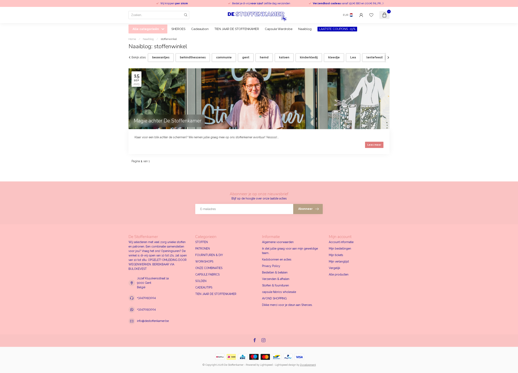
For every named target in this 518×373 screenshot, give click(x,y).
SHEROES (178, 29)
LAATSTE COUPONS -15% (337, 29)
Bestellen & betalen (275, 272)
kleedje (334, 57)
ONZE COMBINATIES (208, 268)
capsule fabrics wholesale (279, 292)
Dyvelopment (308, 364)
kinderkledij (309, 57)
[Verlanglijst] (371, 15)
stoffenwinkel (169, 39)
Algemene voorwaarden (278, 242)
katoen (284, 57)
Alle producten (338, 274)
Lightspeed (266, 364)
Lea (353, 57)
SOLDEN (200, 281)
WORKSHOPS (204, 261)
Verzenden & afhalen (275, 279)
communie (224, 57)
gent (245, 57)
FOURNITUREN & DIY (209, 255)
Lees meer (374, 144)
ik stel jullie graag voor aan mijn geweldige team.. (290, 251)
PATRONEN (202, 248)
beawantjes (160, 57)
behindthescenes (193, 57)
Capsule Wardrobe (278, 29)
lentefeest (374, 57)
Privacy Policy (271, 266)
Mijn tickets (336, 255)
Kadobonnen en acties (276, 259)
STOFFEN (201, 242)
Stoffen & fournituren (275, 285)
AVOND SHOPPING (274, 298)
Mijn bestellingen (340, 248)
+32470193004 (146, 297)
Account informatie (341, 242)
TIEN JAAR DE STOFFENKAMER (236, 29)
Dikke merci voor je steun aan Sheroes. (287, 305)
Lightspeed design (285, 364)
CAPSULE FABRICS (207, 274)
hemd (264, 57)
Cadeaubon (200, 29)
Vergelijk (334, 268)
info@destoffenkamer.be (153, 321)
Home (132, 39)
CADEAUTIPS (203, 287)
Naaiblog (305, 29)
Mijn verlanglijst (339, 261)
